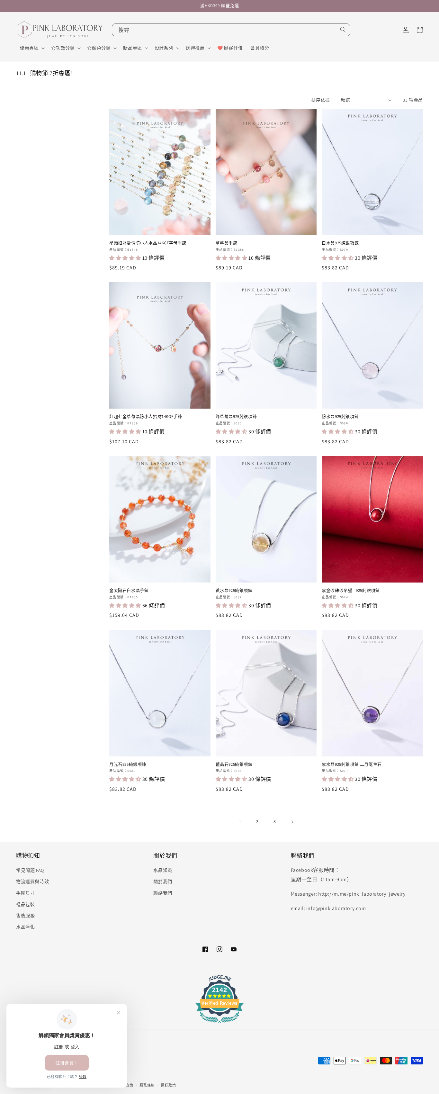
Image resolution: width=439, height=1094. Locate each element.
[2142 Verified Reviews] (219, 1024)
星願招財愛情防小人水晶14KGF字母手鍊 (147, 243)
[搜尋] (343, 30)
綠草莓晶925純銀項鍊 (236, 416)
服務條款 (147, 1085)
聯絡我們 (162, 893)
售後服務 (25, 915)
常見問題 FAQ (30, 870)
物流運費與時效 (32, 881)
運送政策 (168, 1085)
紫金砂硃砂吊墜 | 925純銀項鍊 (351, 590)
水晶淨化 (25, 927)
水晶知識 (162, 870)
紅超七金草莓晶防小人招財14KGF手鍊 (145, 416)
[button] (31, 48)
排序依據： (323, 100)
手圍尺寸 (25, 893)
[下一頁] (292, 822)
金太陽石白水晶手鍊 (128, 590)
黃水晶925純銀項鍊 (234, 590)
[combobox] (231, 30)
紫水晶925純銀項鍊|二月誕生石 (352, 764)
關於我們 (162, 881)
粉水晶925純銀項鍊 (340, 416)
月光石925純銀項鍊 (127, 764)
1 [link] (240, 821)
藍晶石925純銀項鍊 (234, 764)
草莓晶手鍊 (226, 243)
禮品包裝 (25, 904)
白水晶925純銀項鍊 (340, 243)
